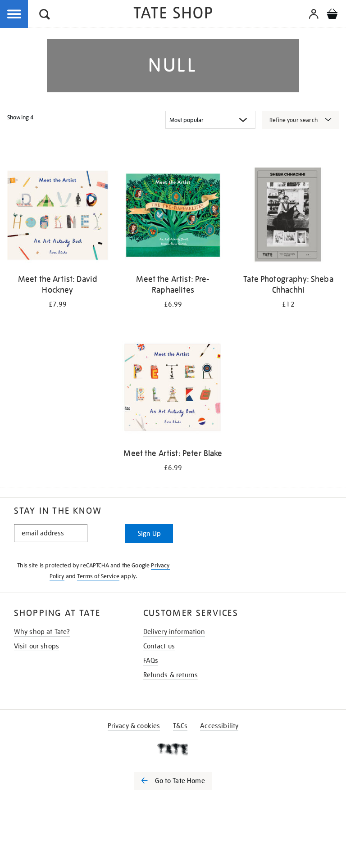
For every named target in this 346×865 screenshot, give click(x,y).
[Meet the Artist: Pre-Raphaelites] (173, 216)
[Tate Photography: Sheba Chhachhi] (288, 216)
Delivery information (174, 631)
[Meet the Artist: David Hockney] (58, 216)
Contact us (159, 646)
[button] (44, 15)
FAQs (151, 660)
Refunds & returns (170, 674)
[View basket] (332, 15)
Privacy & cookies (134, 725)
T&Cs (180, 725)
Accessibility (219, 725)
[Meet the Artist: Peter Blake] (173, 391)
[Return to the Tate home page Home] (173, 14)
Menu (14, 14)
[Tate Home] (173, 749)
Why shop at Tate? (42, 631)
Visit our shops (36, 646)
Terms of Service (98, 576)
